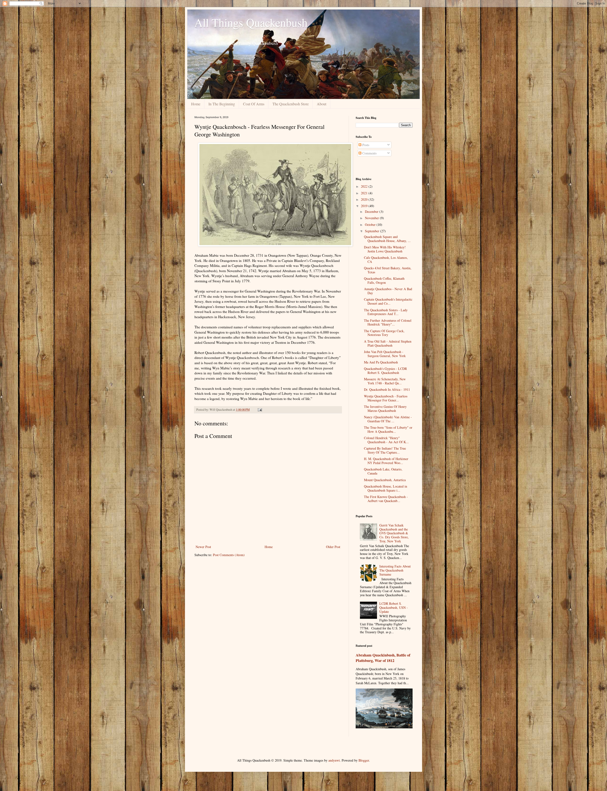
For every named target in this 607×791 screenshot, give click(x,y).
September (372, 231)
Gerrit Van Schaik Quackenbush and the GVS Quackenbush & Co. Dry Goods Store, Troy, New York (394, 533)
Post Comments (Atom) (229, 555)
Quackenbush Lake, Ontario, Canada (383, 471)
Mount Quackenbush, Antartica (385, 480)
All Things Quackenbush (251, 22)
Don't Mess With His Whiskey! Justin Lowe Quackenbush (385, 249)
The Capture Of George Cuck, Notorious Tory (384, 333)
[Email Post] (259, 410)
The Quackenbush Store (290, 103)
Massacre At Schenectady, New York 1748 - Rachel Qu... (385, 381)
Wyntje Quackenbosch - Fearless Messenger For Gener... (385, 398)
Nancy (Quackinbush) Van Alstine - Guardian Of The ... (388, 419)
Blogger (364, 760)
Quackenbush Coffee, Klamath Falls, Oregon (384, 280)
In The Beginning (221, 103)
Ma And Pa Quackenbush (381, 362)
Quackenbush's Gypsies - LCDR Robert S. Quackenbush (385, 370)
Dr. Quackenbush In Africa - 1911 (387, 389)
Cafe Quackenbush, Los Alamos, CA (386, 259)
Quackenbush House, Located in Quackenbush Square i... (385, 488)
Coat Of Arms (253, 103)
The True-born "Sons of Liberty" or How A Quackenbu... (388, 429)
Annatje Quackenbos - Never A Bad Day (388, 291)
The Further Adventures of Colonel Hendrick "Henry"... (387, 322)
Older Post (333, 546)
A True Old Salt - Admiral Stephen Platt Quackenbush (387, 343)
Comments (369, 153)
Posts (365, 145)
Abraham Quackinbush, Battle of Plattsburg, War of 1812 (383, 657)
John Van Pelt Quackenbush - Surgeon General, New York (385, 353)
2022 (364, 186)
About (321, 103)
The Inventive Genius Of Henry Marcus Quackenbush (385, 408)
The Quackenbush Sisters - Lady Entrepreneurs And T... (386, 312)
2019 (364, 206)
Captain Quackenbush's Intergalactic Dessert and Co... (388, 301)
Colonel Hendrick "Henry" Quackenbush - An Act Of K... (386, 440)
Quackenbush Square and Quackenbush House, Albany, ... (387, 238)
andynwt (334, 760)
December (372, 211)
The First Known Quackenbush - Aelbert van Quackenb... (386, 498)
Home (195, 103)
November (372, 218)
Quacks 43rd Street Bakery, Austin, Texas (387, 270)
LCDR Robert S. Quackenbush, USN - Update (393, 607)
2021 (364, 193)
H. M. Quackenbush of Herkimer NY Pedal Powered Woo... (386, 460)
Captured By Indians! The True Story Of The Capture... (385, 450)
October (371, 224)
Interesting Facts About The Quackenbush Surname (395, 570)
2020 (364, 199)
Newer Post (203, 546)
